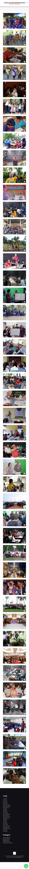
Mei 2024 (5, 822)
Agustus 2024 (6, 818)
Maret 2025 (5, 813)
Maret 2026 (5, 804)
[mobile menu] (27, 3)
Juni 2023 (5, 830)
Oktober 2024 (6, 815)
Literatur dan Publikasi (8, 843)
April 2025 (5, 811)
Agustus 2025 (6, 807)
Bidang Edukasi (6, 839)
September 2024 (7, 817)
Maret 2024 (5, 824)
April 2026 (5, 802)
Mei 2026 (5, 801)
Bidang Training (6, 841)
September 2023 (6, 828)
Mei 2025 (5, 810)
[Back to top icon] (14, 853)
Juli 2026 (5, 798)
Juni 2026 (5, 800)
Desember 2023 (6, 826)
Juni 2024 (5, 820)
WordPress (19, 857)
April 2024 (5, 823)
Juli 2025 (5, 809)
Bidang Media (6, 840)
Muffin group (16, 856)
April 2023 (5, 831)
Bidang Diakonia (6, 837)
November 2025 (6, 805)
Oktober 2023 (6, 827)
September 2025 (6, 806)
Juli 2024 (5, 819)
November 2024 (6, 814)
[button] (26, 866)
